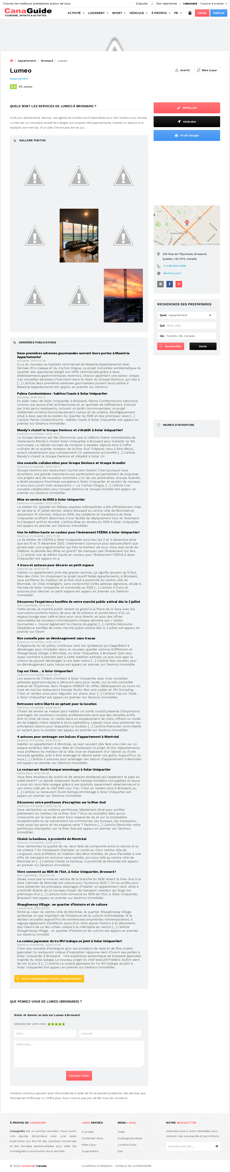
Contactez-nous (92, 1138)
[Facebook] (169, 284)
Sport (117, 13)
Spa (120, 1151)
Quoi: (163, 315)
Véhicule (136, 13)
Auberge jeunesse (130, 1138)
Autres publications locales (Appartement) (50, 978)
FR (176, 13)
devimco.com (172, 273)
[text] (63, 1023)
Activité (74, 13)
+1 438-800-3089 (174, 265)
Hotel (121, 1131)
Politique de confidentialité (133, 1166)
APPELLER (189, 108)
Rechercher (173, 346)
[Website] (160, 284)
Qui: (162, 325)
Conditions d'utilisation (97, 1166)
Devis (202, 13)
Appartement (19, 78)
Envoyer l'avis (79, 1075)
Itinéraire (189, 121)
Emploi (218, 13)
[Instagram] (179, 284)
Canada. (33, 1166)
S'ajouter (142, 3)
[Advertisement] (187, 172)
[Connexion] (191, 13)
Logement (96, 13)
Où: (162, 336)
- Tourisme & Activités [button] (203, 3)
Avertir (184, 70)
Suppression (90, 1151)
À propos (159, 13)
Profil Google (189, 135)
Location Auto (127, 1144)
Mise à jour (209, 70)
